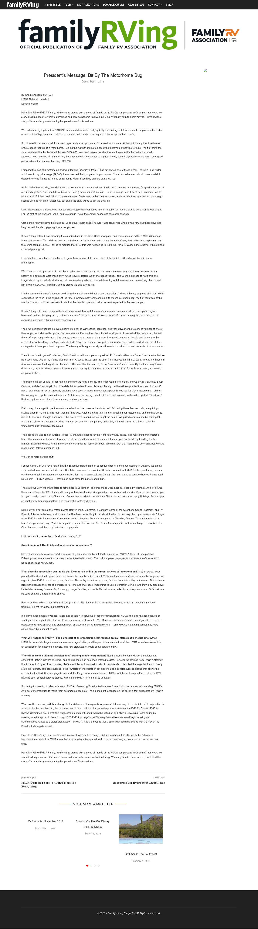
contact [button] (154, 4)
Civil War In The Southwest (141, 854)
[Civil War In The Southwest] (141, 828)
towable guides (113, 4)
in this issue (52, 4)
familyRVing (23, 4)
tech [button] (68, 4)
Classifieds (136, 4)
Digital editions (88, 4)
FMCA (169, 4)
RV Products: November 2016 (45, 821)
